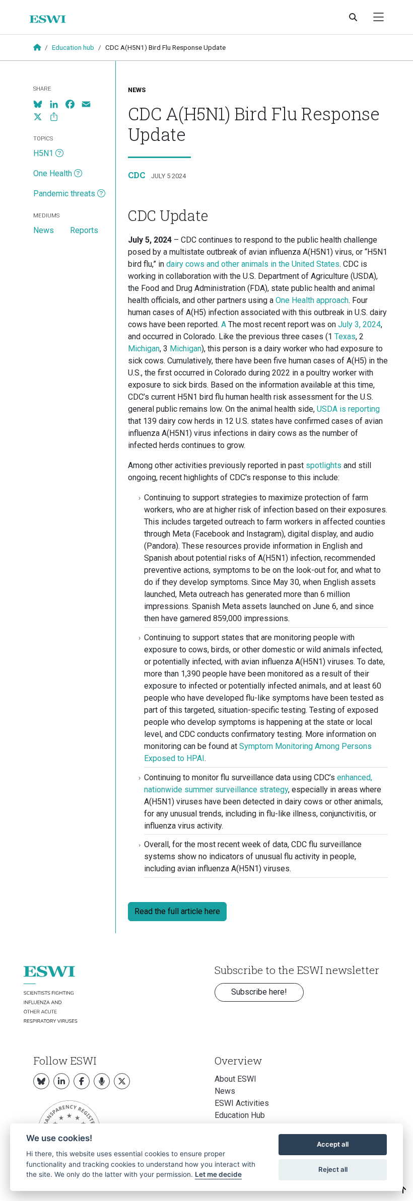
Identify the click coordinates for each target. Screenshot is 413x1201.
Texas (345, 336)
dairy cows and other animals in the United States (252, 264)
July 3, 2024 (359, 324)
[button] (403, 1190)
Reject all (333, 1169)
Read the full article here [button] (177, 911)
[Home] (51, 19)
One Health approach (312, 300)
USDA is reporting (348, 409)
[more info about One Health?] (78, 174)
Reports (84, 230)
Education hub (73, 47)
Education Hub (240, 1115)
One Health (52, 173)
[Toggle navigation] (378, 17)
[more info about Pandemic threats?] (101, 194)
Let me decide (218, 1174)
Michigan (144, 348)
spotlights (323, 465)
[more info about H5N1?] (59, 153)
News (137, 90)
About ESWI (235, 1079)
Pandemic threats (64, 193)
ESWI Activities (242, 1103)
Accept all (333, 1144)
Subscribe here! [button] (259, 992)
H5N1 (43, 153)
